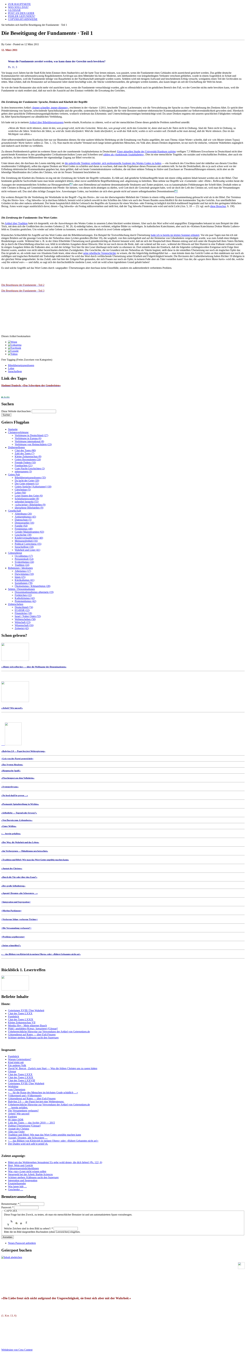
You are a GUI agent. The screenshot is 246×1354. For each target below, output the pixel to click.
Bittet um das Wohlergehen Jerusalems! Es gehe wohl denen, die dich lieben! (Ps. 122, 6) (55, 1162)
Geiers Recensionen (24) (28, 459)
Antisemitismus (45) (25, 516)
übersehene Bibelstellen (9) (29, 507)
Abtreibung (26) (23, 513)
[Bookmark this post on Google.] (13, 351)
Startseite (13, 429)
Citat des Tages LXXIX (20, 1019)
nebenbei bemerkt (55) (26, 501)
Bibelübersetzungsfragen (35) (30, 477)
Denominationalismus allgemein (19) (34, 592)
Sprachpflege (15, 371)
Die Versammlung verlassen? (23, 1110)
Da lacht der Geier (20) (27, 480)
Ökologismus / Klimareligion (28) (32, 586)
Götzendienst (15, 552)
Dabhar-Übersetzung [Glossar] (24, 1125)
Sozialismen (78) (23, 583)
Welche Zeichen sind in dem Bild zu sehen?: (28, 1228)
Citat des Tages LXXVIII (21, 1080)
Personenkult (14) (24, 559)
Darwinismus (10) (24, 574)
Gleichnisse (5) (23, 489)
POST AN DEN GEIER (21, 13)
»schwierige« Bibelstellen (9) (30, 504)
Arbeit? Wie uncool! (18, 1113)
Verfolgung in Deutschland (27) (31, 435)
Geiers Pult (14, 474)
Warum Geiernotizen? (19, 1059)
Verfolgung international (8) (29, 441)
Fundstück (13, 1016)
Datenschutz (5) (23, 519)
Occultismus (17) (24, 555)
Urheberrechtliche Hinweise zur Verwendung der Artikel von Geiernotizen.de (49, 1031)
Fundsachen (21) (23, 465)
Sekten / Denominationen (21, 589)
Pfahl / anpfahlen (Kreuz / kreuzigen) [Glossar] (33, 1028)
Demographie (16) (24, 522)
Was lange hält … (17, 1186)
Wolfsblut (13, 1086)
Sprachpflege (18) (24, 546)
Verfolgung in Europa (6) (28, 438)
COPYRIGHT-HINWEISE (22, 19)
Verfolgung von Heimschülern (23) (33, 444)
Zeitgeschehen (15, 604)
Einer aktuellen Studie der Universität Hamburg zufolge (146, 151)
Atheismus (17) (23, 571)
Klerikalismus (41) (24, 580)
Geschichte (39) (23, 534)
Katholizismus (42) (25, 598)
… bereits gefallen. (18, 1107)
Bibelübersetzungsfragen (21, 365)
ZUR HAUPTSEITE (19, 4)
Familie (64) (21, 525)
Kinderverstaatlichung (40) (29, 537)
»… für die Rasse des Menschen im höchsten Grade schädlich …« (43, 1092)
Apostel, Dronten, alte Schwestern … (28, 1137)
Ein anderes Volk (17, 1065)
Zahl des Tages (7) (24, 453)
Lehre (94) (20, 492)
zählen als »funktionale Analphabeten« (123, 154)
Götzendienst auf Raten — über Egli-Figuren (32, 1034)
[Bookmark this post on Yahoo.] (13, 354)
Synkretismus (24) (24, 562)
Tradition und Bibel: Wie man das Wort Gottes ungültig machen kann (44, 1134)
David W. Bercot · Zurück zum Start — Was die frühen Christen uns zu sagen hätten (52, 1068)
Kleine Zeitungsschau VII (21, 1022)
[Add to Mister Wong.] (12, 341)
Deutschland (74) (24, 607)
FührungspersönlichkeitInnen (23, 1168)
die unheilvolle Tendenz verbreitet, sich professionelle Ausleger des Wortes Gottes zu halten (113, 163)
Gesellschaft (14, 510)
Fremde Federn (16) (25, 462)
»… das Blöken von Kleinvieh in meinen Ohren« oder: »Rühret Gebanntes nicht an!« (53, 1140)
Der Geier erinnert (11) (27, 483)
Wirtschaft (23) (22, 622)
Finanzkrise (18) (23, 613)
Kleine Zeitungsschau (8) (28, 456)
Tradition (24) (22, 565)
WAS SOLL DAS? (18, 7)
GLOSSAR (14, 10)
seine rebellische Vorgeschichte (99, 253)
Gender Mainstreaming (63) (29, 531)
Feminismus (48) (23, 528)
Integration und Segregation (22, 1180)
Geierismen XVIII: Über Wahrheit (26, 1010)
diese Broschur (218, 206)
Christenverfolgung (18, 432)
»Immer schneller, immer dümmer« (49, 107)
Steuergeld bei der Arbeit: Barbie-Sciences (30, 1174)
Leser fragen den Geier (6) (29, 495)
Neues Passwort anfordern (22, 1243)
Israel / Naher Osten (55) (28, 616)
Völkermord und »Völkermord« (25, 1095)
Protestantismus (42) (25, 601)
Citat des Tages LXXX (20, 1013)
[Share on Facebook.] (14, 347)
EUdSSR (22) (22, 610)
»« (17, 758)
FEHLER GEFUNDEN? (21, 16)
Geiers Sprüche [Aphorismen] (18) (33, 486)
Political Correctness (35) (28, 543)
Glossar (12, 1071)
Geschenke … (15, 1189)
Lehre (11, 368)
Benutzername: (10, 1203)
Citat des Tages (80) (25, 450)
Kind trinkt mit (16, 1062)
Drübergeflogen (16, 447)
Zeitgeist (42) (22, 628)
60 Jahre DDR (15, 1119)
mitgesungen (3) (23, 471)
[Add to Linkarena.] (14, 344)
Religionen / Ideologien (20, 568)
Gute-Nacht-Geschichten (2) (30, 468)
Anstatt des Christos (18, 1128)
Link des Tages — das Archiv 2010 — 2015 (31, 1122)
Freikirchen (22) (23, 595)
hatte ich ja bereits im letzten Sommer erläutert (175, 235)
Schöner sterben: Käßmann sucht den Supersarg (33, 1037)
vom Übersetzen (16, 1089)
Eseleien (12, 1116)
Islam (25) (20, 577)
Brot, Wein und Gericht (20, 1165)
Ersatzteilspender (17, 1183)
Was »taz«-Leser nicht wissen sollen (27, 1171)
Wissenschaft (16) (24, 625)
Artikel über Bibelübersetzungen (46, 122)
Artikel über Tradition (16, 223)
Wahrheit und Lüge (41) (27, 549)
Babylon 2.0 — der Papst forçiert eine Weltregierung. (36, 1101)
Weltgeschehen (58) (25, 619)
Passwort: (7, 1207)
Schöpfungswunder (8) (27, 498)
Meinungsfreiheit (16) (26, 540)
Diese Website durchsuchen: (16, 411)
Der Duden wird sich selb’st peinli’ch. (28, 1143)
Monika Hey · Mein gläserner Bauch (27, 1025)
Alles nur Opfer (16, 1131)
